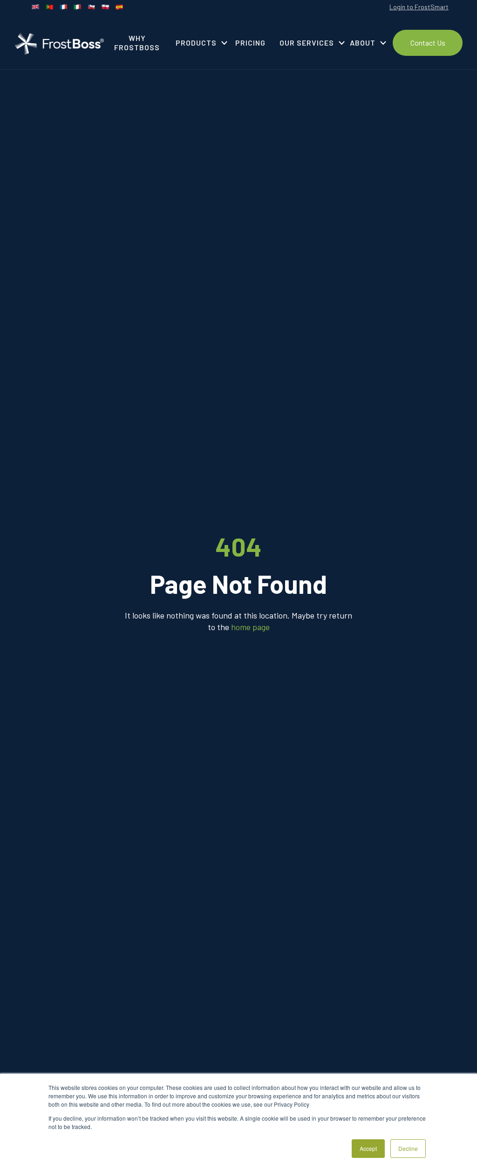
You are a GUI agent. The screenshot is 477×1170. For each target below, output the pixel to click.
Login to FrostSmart (419, 7)
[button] (198, 43)
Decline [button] (408, 1148)
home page (250, 627)
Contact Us (427, 42)
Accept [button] (368, 1148)
